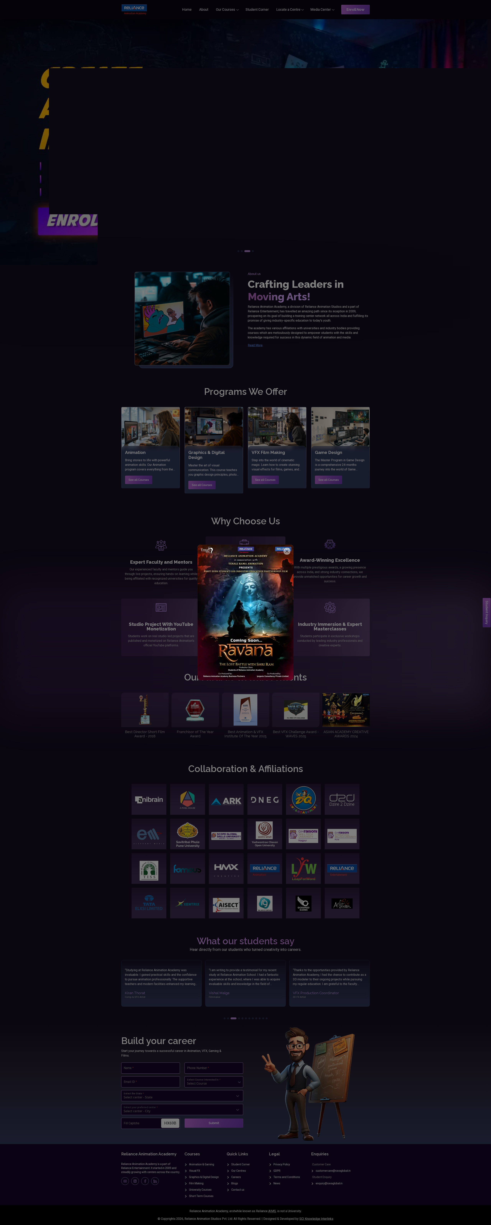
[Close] (286, 551)
